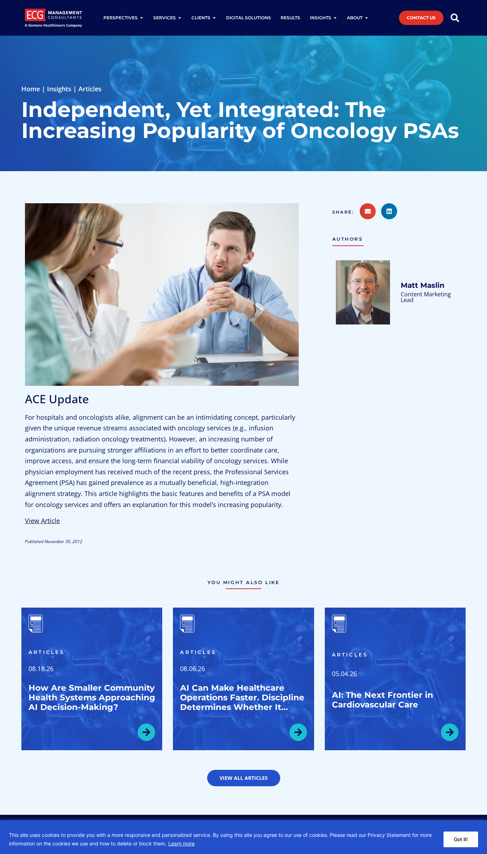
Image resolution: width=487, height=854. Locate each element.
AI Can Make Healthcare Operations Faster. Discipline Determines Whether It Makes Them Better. (242, 702)
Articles (90, 89)
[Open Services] (180, 18)
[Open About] (366, 18)
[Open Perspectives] (141, 18)
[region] (243, 837)
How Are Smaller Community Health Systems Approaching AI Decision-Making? (92, 697)
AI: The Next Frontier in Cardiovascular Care (382, 700)
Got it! (461, 839)
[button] (346, 212)
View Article (42, 520)
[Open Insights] (335, 18)
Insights (59, 89)
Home (30, 89)
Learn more (181, 843)
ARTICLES (47, 652)
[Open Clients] (214, 18)
